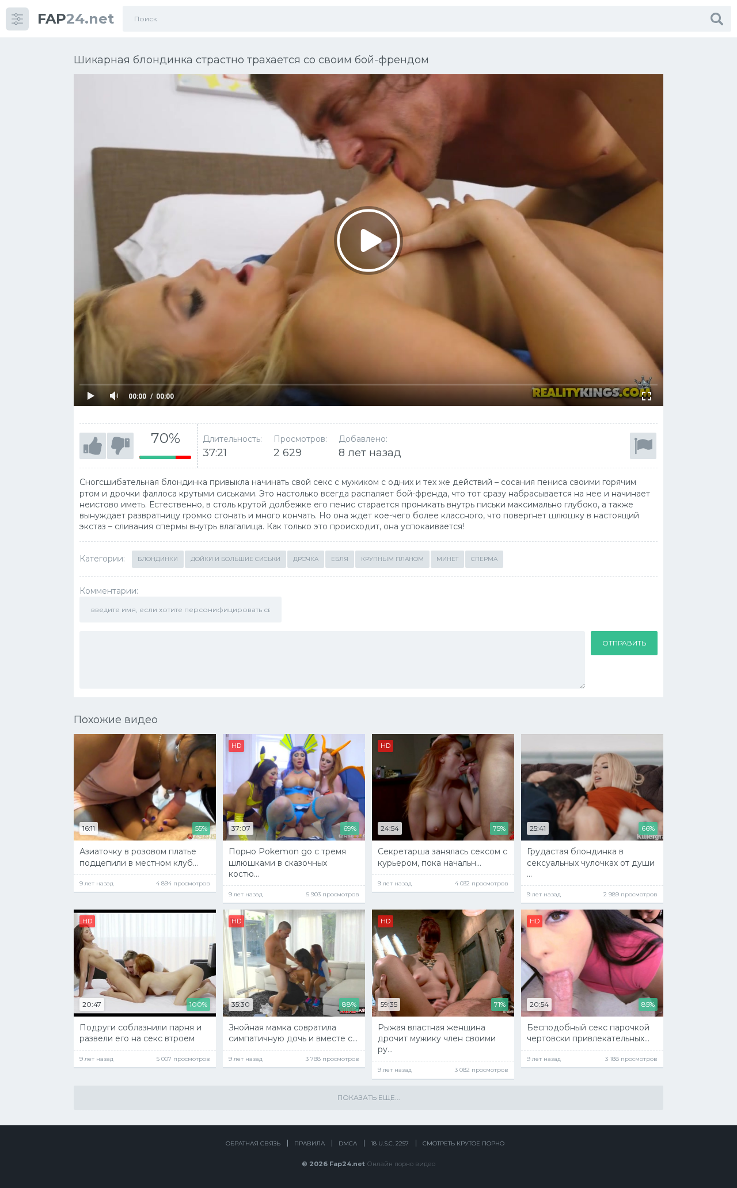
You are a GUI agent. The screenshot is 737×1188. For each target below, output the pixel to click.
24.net (75, 18)
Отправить (624, 643)
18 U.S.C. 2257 (390, 1143)
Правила (309, 1143)
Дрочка (305, 559)
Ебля (339, 559)
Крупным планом (392, 559)
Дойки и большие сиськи (235, 559)
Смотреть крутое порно (463, 1143)
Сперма (484, 559)
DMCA (348, 1143)
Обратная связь (253, 1143)
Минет (447, 559)
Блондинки (158, 559)
